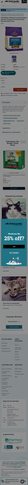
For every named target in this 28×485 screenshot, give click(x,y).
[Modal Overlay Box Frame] (14, 242)
